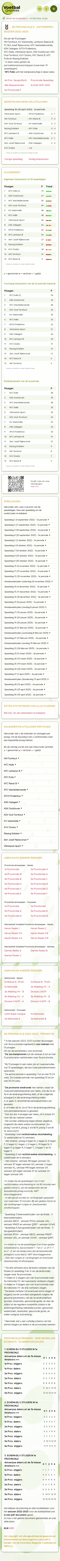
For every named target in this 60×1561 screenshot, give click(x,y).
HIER (11, 1528)
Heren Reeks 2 (38, 928)
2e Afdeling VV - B (14, 991)
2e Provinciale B (12, 874)
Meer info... (35, 486)
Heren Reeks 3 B (39, 933)
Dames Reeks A (12, 950)
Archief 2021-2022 (40, 85)
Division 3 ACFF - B (40, 1001)
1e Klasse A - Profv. (14, 981)
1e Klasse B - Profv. (41, 981)
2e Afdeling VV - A (40, 986)
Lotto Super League (15, 1013)
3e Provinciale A (39, 874)
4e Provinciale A (12, 883)
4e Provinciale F (12, 90)
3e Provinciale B (12, 879)
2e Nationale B (38, 1018)
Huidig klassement (39, 159)
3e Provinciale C (39, 879)
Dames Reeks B (39, 950)
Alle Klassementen (14, 85)
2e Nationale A (12, 1018)
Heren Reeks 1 (12, 928)
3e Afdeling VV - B (40, 996)
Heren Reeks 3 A (13, 933)
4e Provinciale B (39, 883)
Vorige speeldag (13, 159)
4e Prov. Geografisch (15, 80)
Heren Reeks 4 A (13, 938)
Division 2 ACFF (39, 991)
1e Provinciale (11, 869)
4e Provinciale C (12, 888)
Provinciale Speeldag (42, 80)
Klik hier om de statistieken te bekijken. (25, 713)
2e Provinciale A (39, 869)
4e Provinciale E (12, 893)
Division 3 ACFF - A (14, 1001)
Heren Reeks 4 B (39, 938)
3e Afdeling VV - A (14, 996)
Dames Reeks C (12, 955)
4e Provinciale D (39, 888)
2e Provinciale (38, 906)
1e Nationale (11, 986)
